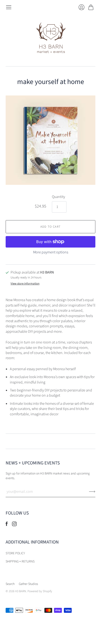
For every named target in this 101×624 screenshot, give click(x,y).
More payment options (50, 252)
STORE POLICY (15, 553)
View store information (25, 283)
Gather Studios (28, 584)
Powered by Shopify (39, 591)
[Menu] (9, 7)
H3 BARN (20, 591)
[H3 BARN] (50, 38)
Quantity (58, 196)
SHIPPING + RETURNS (20, 561)
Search (10, 584)
